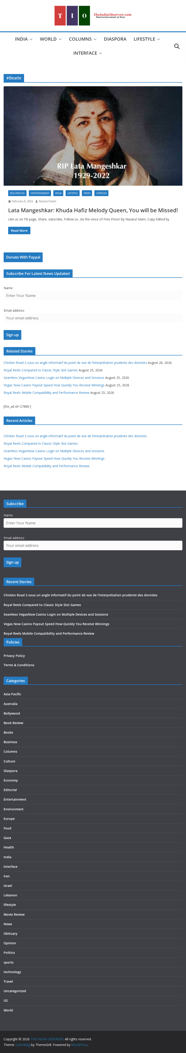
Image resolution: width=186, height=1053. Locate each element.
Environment (14, 809)
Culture (9, 761)
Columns (80, 39)
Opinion (101, 193)
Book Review (13, 723)
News (87, 193)
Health (9, 847)
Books (8, 732)
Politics (9, 952)
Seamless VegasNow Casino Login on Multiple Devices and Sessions (54, 377)
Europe (9, 818)
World (48, 39)
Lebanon (10, 895)
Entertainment (40, 193)
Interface (85, 53)
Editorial (10, 790)
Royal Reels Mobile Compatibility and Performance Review (46, 392)
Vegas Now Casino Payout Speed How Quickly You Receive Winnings (54, 385)
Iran (7, 876)
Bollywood (17, 193)
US (6, 1000)
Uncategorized (15, 991)
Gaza (7, 838)
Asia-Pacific (12, 694)
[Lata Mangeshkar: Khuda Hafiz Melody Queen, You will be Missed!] (93, 136)
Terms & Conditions (19, 665)
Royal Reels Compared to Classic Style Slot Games (41, 370)
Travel (8, 981)
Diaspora (115, 39)
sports (9, 962)
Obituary (10, 933)
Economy (11, 780)
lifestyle (144, 39)
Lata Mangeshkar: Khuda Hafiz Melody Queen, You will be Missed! (93, 210)
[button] (30, 39)
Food (7, 828)
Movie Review (14, 914)
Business (10, 742)
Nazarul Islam (47, 201)
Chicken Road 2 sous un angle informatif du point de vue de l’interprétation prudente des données (75, 362)
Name (8, 288)
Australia (10, 704)
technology (12, 972)
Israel (8, 885)
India (21, 39)
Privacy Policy (14, 656)
